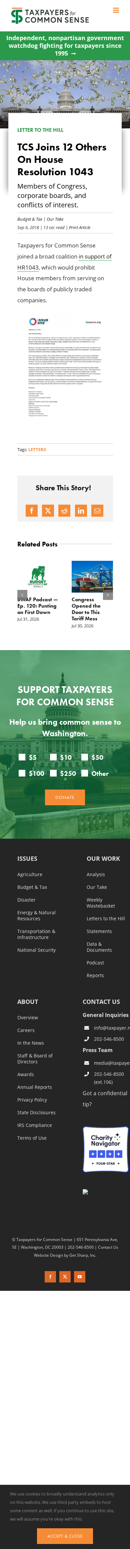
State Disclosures (36, 1113)
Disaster (26, 900)
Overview (27, 1018)
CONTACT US (101, 1002)
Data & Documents (99, 947)
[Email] (97, 510)
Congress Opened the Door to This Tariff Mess (86, 609)
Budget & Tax (29, 219)
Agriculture (29, 874)
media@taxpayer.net (111, 1063)
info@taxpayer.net (111, 1028)
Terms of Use (32, 1138)
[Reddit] (64, 510)
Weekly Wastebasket (101, 903)
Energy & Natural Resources (36, 916)
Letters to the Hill (106, 919)
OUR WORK (103, 858)
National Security (36, 950)
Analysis (96, 874)
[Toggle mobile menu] (116, 10)
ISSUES (27, 858)
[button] (22, 595)
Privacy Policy (32, 1100)
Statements (99, 931)
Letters (37, 449)
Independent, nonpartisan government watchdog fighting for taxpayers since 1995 (65, 46)
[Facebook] (31, 510)
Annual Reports (34, 1087)
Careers (26, 1030)
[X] (48, 510)
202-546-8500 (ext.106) (109, 1078)
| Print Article (77, 227)
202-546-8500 (109, 1039)
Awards (25, 1074)
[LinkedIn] (81, 510)
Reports (95, 975)
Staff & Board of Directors (35, 1059)
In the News (30, 1043)
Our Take (55, 219)
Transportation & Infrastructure (36, 934)
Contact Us (108, 1247)
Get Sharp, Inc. (82, 1255)
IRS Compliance (34, 1125)
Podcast (95, 963)
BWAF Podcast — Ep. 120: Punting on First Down (37, 605)
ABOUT (27, 1002)
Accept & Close (65, 1536)
